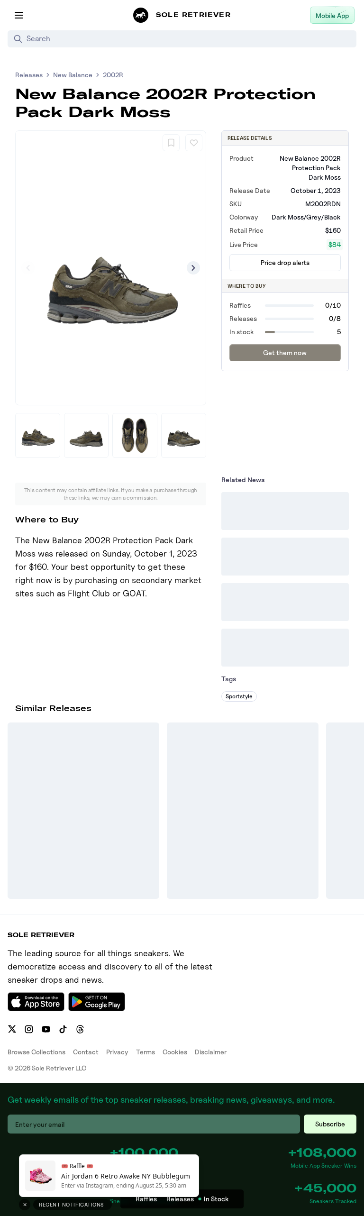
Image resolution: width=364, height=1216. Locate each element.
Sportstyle (239, 696)
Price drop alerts (285, 262)
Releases (29, 75)
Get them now (285, 352)
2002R (113, 75)
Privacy (117, 1052)
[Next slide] (193, 267)
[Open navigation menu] (19, 15)
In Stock (216, 1199)
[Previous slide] (28, 267)
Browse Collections (36, 1052)
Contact (86, 1052)
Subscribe (330, 1124)
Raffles (146, 1199)
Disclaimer (211, 1052)
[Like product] (193, 142)
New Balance (72, 75)
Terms (145, 1052)
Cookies (175, 1052)
